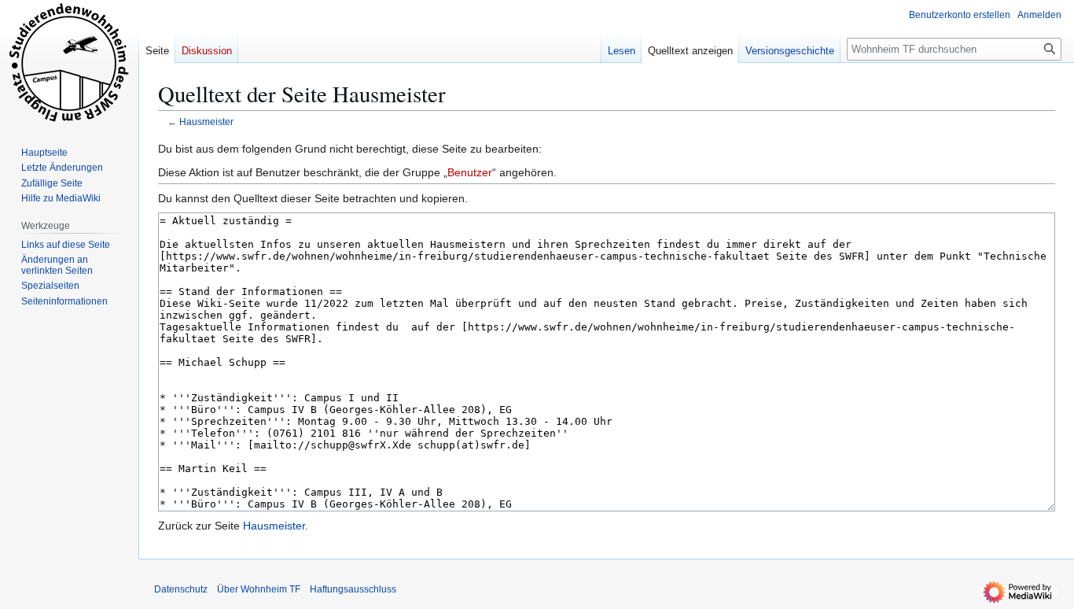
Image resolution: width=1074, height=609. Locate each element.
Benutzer (469, 172)
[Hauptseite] (69, 63)
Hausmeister (206, 121)
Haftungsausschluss (353, 589)
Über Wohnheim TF (258, 589)
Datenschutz (181, 589)
